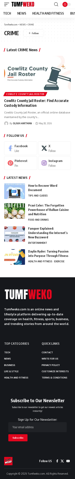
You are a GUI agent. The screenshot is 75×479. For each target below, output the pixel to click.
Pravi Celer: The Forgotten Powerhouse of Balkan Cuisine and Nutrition (48, 210)
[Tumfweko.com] (23, 4)
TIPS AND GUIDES (38, 195)
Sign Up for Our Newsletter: (37, 420)
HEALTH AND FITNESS (40, 261)
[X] (54, 148)
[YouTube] (68, 461)
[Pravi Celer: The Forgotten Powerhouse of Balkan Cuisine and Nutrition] (14, 211)
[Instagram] (54, 163)
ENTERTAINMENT (37, 242)
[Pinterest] (20, 163)
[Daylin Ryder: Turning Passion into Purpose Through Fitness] (14, 257)
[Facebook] (20, 148)
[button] (7, 4)
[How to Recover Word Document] (14, 191)
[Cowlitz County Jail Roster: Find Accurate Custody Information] (37, 76)
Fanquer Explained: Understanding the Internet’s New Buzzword (48, 233)
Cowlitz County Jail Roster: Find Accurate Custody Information (36, 103)
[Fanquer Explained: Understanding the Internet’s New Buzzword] (14, 234)
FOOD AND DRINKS (38, 219)
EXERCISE (59, 261)
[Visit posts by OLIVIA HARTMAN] (6, 123)
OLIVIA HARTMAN (22, 123)
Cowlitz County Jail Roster (25, 94)
